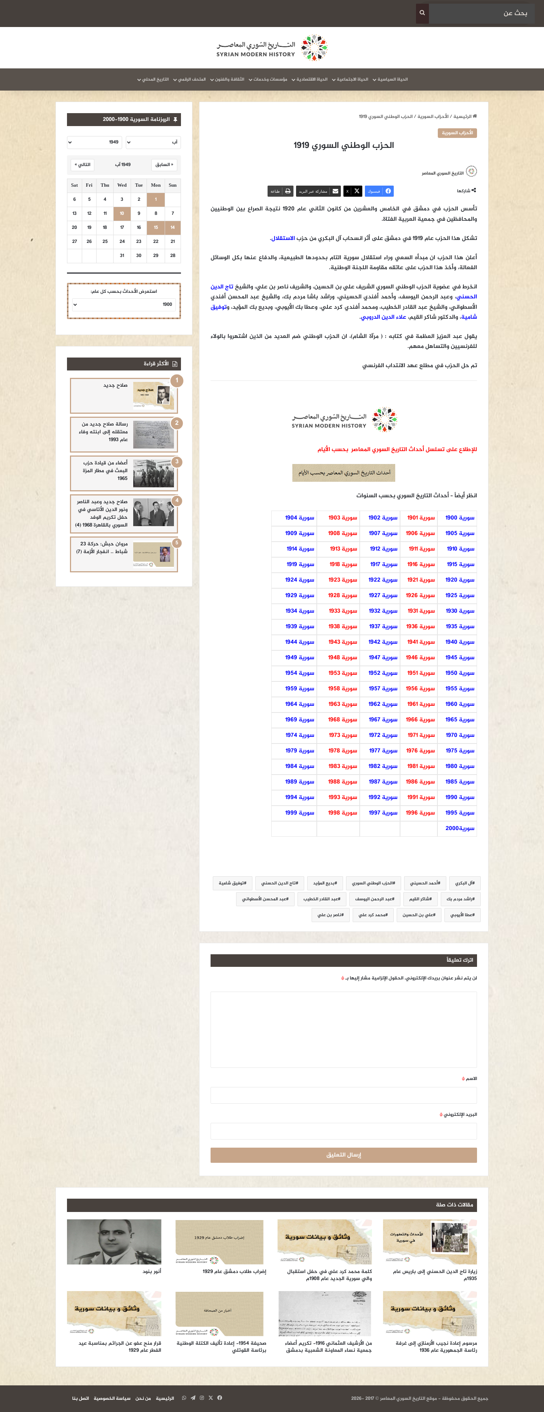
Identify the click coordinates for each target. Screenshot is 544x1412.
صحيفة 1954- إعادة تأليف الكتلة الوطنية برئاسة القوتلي (221, 1347)
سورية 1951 (421, 673)
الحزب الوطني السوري (372, 883)
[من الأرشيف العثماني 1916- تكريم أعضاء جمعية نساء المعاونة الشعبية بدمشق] (325, 1313)
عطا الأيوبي (461, 915)
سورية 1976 (420, 751)
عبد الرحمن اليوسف (373, 899)
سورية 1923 (343, 580)
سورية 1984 (299, 767)
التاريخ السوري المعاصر (443, 173)
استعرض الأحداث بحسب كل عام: (124, 292)
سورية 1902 (383, 518)
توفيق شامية (231, 883)
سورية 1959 (299, 689)
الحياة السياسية (392, 79)
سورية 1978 (343, 751)
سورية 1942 (383, 642)
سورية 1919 (300, 565)
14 (173, 228)
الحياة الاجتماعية (352, 79)
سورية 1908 (342, 534)
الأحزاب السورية (433, 117)
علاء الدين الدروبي (383, 317)
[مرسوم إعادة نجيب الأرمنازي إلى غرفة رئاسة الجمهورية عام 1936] (430, 1313)
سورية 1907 (383, 534)
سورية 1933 (343, 611)
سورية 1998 (342, 813)
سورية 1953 (343, 673)
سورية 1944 (299, 642)
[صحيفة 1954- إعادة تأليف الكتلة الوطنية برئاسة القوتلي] (219, 1313)
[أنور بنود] (114, 1241)
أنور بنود (151, 1271)
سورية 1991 (421, 798)
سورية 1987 (383, 782)
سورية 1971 (421, 736)
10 (122, 214)
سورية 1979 (300, 751)
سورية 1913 (343, 549)
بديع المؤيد (324, 883)
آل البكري (463, 883)
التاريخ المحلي (155, 79)
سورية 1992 (383, 798)
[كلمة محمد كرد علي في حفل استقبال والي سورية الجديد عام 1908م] (325, 1241)
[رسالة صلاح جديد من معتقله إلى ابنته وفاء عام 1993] (153, 434)
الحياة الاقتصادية (312, 79)
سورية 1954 (299, 673)
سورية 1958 (342, 689)
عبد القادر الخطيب (320, 899)
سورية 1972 (383, 736)
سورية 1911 (422, 549)
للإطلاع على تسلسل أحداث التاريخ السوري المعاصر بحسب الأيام (397, 450)
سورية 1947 (383, 658)
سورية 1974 (300, 736)
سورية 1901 (421, 518)
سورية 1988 (342, 782)
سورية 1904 (299, 518)
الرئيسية (463, 117)
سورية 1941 (421, 642)
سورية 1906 (420, 534)
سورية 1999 (299, 813)
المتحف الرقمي (192, 79)
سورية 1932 (383, 611)
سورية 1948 (342, 658)
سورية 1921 (421, 580)
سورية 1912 (383, 549)
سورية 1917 (383, 565)
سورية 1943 (343, 642)
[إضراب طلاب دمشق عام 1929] (219, 1241)
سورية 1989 (299, 782)
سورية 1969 (299, 720)
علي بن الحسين (418, 915)
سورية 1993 (343, 798)
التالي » (82, 165)
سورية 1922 (383, 580)
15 (156, 228)
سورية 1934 (300, 611)
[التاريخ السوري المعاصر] (272, 47)
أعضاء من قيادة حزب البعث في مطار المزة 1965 (105, 471)
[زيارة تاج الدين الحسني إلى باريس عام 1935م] (430, 1241)
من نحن (143, 1399)
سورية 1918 (343, 565)
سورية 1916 (421, 565)
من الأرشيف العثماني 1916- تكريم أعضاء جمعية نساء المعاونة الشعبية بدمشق (328, 1347)
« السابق (164, 165)
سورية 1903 (343, 518)
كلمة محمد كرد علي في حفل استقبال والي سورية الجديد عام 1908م (329, 1275)
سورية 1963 (343, 705)
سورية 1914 (300, 549)
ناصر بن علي (329, 915)
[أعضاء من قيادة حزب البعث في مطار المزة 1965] (153, 473)
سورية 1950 (460, 673)
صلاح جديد (115, 385)
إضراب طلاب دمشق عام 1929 (234, 1271)
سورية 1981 (421, 767)
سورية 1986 (420, 782)
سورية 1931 (421, 611)
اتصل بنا (80, 1399)
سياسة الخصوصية (112, 1399)
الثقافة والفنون (229, 79)
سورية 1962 (383, 705)
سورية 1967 (383, 720)
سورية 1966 (420, 720)
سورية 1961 (421, 705)
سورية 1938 (343, 627)
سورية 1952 (383, 673)
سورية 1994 (299, 798)
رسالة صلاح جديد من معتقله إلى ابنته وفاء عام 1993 (103, 432)
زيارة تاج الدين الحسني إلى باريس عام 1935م (435, 1275)
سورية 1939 (300, 627)
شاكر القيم (419, 899)
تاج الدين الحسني (278, 883)
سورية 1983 (343, 767)
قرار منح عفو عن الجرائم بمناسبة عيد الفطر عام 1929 (119, 1347)
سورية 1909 (299, 534)
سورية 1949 (299, 658)
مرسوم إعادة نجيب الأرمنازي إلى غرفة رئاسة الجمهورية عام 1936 (436, 1347)
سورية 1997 (383, 813)
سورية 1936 (420, 627)
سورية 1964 (299, 705)
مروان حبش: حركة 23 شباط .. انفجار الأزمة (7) (102, 548)
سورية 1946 (420, 658)
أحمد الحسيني (424, 883)
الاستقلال (283, 239)
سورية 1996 (420, 813)
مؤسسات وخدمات (270, 79)
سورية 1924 (299, 580)
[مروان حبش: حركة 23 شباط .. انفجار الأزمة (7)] (153, 554)
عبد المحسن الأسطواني (264, 899)
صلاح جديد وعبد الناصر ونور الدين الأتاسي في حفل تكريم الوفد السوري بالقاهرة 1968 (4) (101, 513)
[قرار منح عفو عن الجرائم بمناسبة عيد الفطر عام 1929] (114, 1313)
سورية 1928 (342, 596)
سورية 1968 (342, 720)
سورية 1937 (383, 627)
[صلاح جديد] (153, 396)
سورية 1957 (383, 689)
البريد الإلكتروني (458, 1115)
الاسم (469, 1079)
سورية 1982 (383, 767)
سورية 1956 (420, 689)
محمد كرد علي (372, 915)
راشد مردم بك (459, 899)
